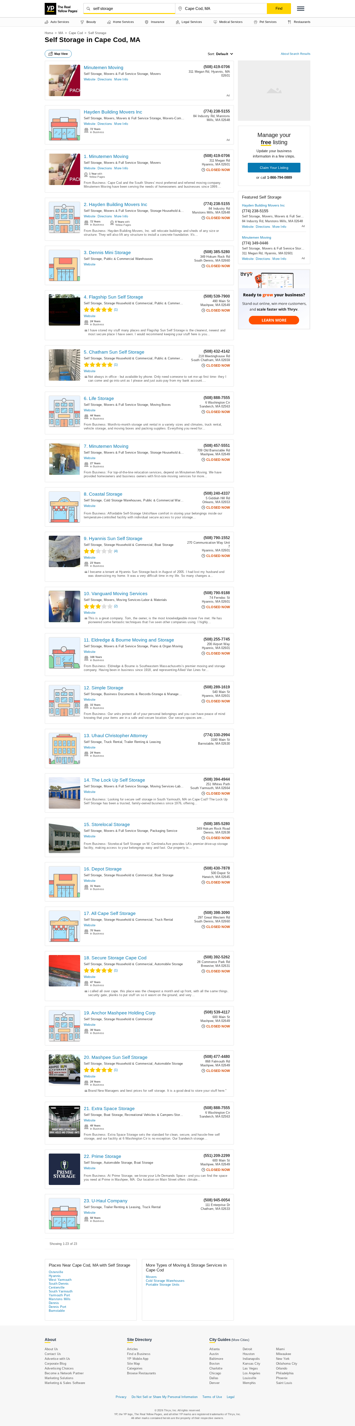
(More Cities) (240, 1340)
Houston (249, 1354)
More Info (121, 79)
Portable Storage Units (163, 1284)
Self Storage (93, 74)
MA (60, 33)
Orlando (281, 1368)
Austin (214, 1354)
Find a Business (138, 1354)
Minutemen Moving (103, 67)
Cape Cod (76, 33)
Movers (155, 74)
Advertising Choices (59, 1368)
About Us (51, 1349)
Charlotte (215, 1368)
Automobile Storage (169, 964)
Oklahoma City (287, 1363)
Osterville (56, 1272)
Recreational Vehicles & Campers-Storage (155, 1115)
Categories (134, 1368)
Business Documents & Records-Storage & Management (145, 694)
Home (49, 33)
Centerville (56, 1287)
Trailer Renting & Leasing (142, 742)
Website (89, 79)
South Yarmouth (61, 1291)
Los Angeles (251, 1373)
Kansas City (251, 1363)
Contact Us (53, 1354)
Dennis (54, 1303)
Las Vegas (250, 1368)
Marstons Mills (60, 1299)
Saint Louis (284, 1383)
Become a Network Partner (64, 1373)
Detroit (247, 1349)
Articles (132, 1349)
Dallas (213, 1378)
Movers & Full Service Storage (126, 74)
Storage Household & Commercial (174, 211)
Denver (214, 1383)
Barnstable (57, 1310)
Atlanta (214, 1349)
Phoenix (282, 1378)
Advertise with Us (57, 1359)
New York (283, 1359)
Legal (230, 1397)
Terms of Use (212, 1397)
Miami (280, 1349)
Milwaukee (283, 1354)
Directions (105, 79)
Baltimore (216, 1359)
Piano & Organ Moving (166, 646)
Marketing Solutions (59, 1378)
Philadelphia (284, 1373)
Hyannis (55, 1276)
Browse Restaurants (141, 1373)
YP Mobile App (138, 1359)
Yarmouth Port (59, 1295)
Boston (214, 1363)
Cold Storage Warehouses (123, 500)
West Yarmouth (60, 1280)
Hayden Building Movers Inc (113, 111)
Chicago (215, 1373)
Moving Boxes (160, 404)
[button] (300, 9)
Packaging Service (163, 831)
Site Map (133, 1363)
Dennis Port (57, 1307)
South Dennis (59, 1283)
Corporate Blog (55, 1363)
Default (222, 54)
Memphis (249, 1383)
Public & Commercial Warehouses (128, 259)
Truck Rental (113, 742)
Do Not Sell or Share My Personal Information (165, 1397)
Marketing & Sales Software (65, 1383)
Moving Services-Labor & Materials (141, 600)
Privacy (121, 1397)
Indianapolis (251, 1359)
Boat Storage (164, 545)
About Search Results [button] (295, 54)
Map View (61, 54)
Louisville (249, 1378)
